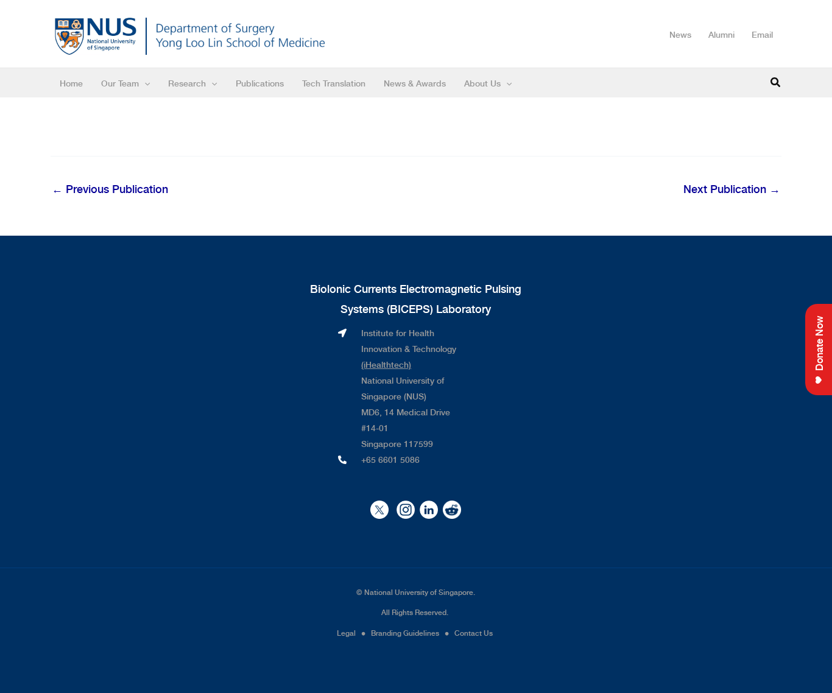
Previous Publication (110, 188)
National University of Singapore (418, 591)
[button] (775, 83)
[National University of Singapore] (95, 34)
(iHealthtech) (386, 364)
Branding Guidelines (405, 632)
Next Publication (731, 188)
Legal (347, 632)
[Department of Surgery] (240, 36)
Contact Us (474, 632)
